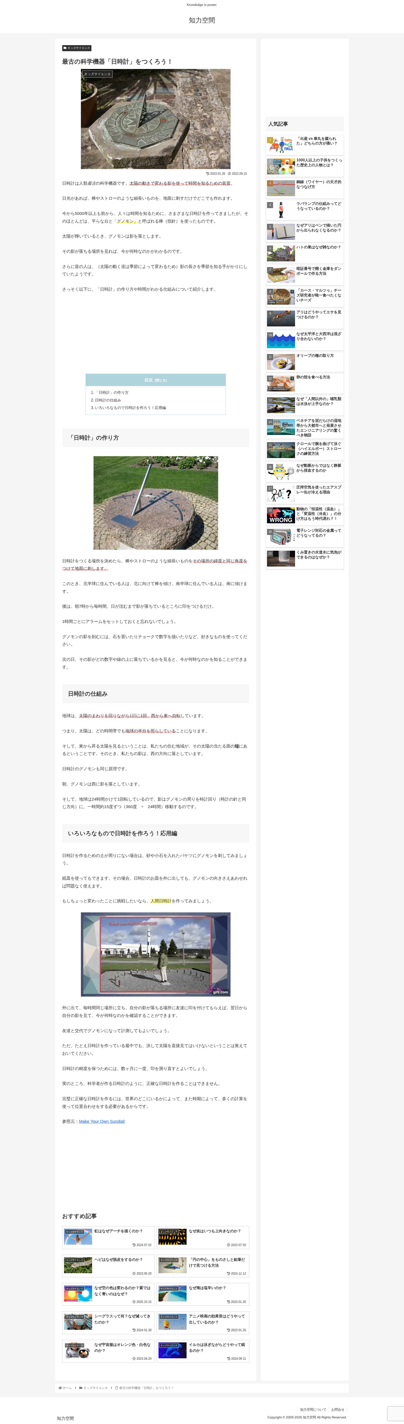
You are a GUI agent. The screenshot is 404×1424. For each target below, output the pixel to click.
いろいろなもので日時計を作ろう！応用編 (130, 407)
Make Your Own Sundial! (102, 1121)
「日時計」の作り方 (112, 392)
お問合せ (337, 1409)
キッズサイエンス (79, 48)
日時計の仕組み (108, 400)
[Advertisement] (155, 333)
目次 (148, 380)
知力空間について (313, 1409)
